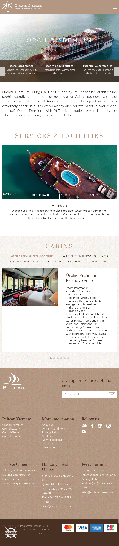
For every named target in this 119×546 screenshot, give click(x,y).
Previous (2, 73)
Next (116, 73)
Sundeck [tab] (9, 193)
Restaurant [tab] (40, 195)
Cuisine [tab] (66, 195)
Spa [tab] (91, 195)
